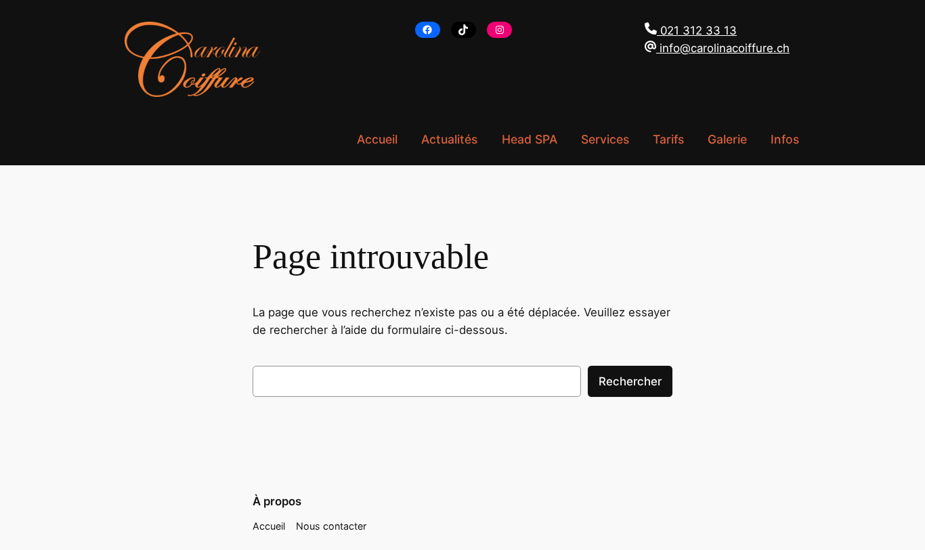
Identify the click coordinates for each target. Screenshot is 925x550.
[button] (717, 30)
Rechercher (630, 381)
